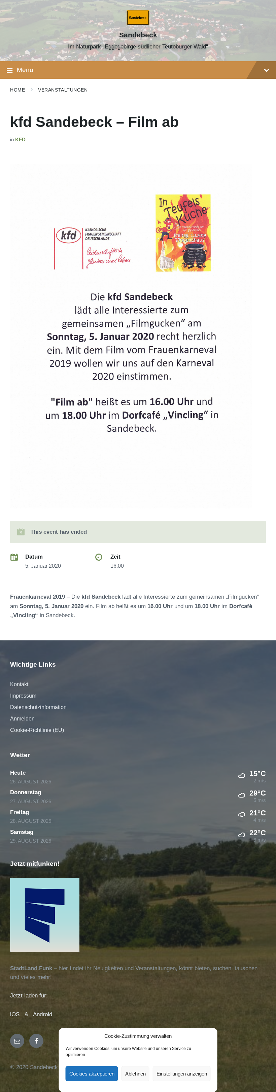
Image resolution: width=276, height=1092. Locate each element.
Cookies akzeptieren (91, 1074)
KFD (20, 139)
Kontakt (19, 684)
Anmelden (22, 718)
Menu (25, 69)
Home (17, 90)
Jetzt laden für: (29, 995)
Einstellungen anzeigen (182, 1074)
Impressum (23, 696)
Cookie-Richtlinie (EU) (37, 730)
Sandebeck (138, 35)
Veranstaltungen (63, 90)
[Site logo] (138, 23)
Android (42, 1014)
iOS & (21, 1014)
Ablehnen (135, 1074)
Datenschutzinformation (38, 707)
